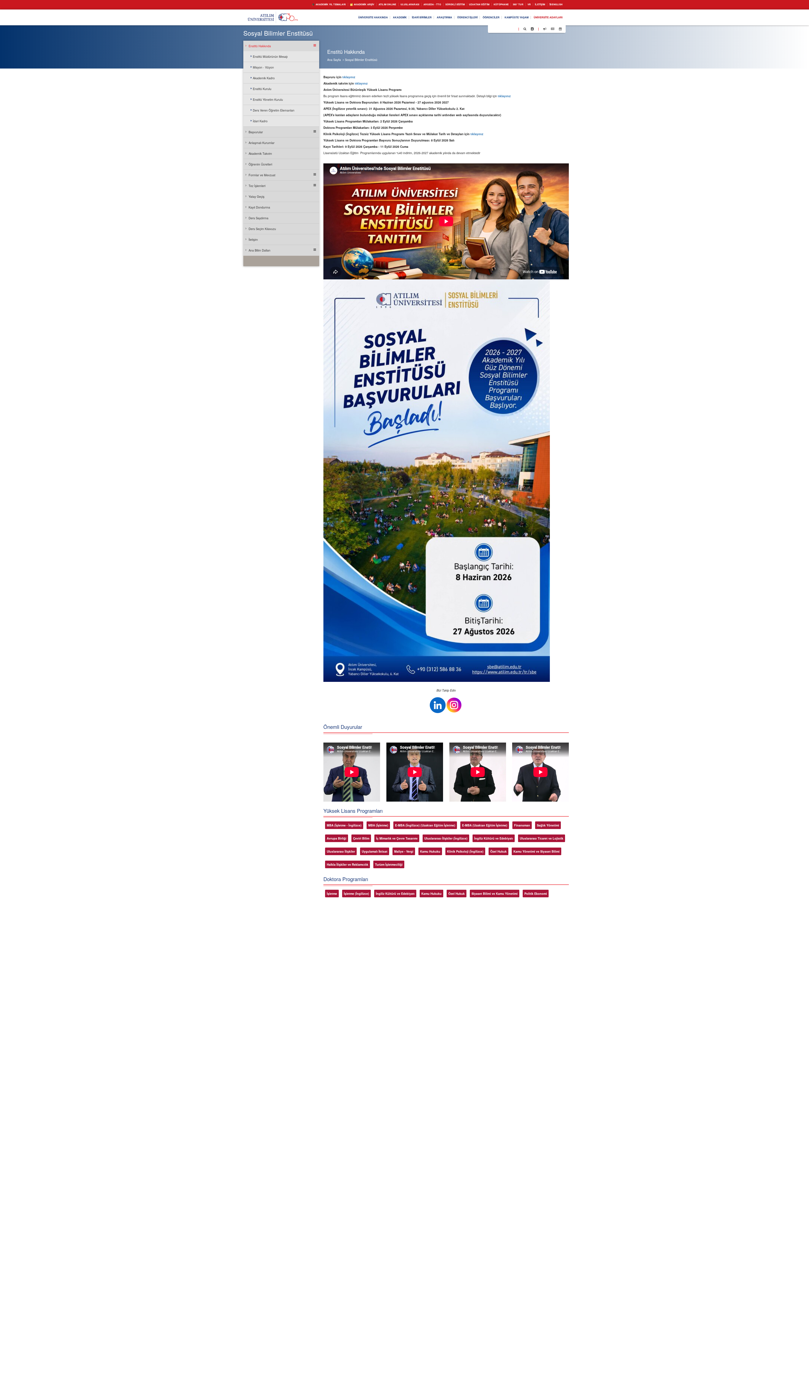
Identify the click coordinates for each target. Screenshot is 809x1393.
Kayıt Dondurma (259, 207)
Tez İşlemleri (257, 186)
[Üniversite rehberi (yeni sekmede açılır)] (532, 29)
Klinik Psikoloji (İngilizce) (465, 851)
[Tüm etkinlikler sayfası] (560, 29)
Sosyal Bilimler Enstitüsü (361, 60)
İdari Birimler (403, 17)
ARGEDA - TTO (414, 5)
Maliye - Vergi (403, 851)
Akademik (379, 17)
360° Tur (511, 5)
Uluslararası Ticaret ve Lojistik (541, 838)
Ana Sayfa (334, 60)
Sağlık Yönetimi (548, 825)
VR (524, 5)
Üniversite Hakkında (349, 17)
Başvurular (256, 132)
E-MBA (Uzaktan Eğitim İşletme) (484, 825)
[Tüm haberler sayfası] (553, 29)
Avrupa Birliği (336, 838)
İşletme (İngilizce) (356, 893)
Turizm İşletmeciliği (389, 864)
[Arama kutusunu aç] (525, 29)
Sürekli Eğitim (439, 5)
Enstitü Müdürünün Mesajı (270, 56)
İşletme (332, 893)
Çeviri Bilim (361, 838)
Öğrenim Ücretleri (260, 164)
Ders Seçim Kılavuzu (262, 229)
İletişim (536, 5)
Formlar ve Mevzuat (262, 175)
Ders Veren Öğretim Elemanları (273, 110)
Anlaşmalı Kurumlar (262, 143)
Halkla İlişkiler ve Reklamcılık (347, 864)
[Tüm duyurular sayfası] (545, 29)
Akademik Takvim (260, 153)
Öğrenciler (482, 17)
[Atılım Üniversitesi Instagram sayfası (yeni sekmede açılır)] (508, 28)
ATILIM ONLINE (362, 5)
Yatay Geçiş (256, 196)
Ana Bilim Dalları (259, 250)
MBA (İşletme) (378, 825)
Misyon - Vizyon (263, 67)
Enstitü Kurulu (262, 89)
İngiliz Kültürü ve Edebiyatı (493, 838)
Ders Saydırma (258, 218)
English (556, 5)
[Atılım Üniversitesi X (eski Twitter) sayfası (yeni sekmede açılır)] (497, 29)
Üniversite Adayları (546, 17)
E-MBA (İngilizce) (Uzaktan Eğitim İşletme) (425, 825)
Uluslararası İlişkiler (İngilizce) (445, 838)
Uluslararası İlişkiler (341, 851)
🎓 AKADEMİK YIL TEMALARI (295, 5)
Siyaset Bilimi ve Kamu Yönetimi (494, 893)
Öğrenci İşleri (455, 17)
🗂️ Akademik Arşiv (333, 5)
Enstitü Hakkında (260, 46)
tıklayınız (348, 77)
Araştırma (429, 17)
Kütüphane (492, 5)
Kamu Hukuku (430, 851)
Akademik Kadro (264, 78)
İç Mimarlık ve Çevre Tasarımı (397, 838)
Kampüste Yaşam (510, 17)
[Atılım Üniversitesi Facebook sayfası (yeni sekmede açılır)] (492, 28)
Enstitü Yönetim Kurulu (268, 99)
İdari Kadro (260, 121)
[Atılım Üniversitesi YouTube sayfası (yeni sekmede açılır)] (513, 28)
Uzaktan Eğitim (468, 5)
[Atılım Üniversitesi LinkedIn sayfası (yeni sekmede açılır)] (502, 28)
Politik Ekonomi (535, 893)
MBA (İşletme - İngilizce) (344, 825)
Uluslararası (388, 5)
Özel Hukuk (498, 851)
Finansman (522, 825)
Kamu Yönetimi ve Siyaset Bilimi (536, 851)
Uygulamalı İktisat (374, 851)
